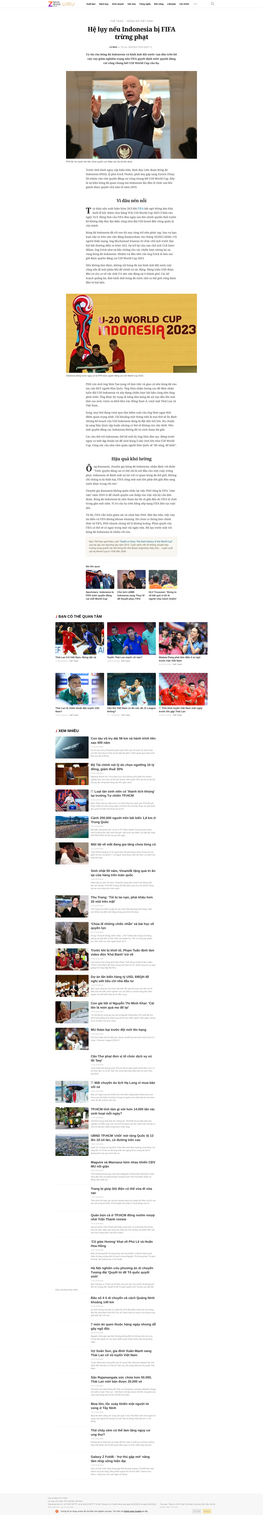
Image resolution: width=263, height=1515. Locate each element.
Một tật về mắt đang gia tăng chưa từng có (123, 844)
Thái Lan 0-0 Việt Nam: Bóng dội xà (75, 657)
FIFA (141, 208)
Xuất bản (90, 4)
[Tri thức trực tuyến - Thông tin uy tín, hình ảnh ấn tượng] (61, 4)
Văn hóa (131, 4)
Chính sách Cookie (133, 1511)
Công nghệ (145, 4)
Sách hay (103, 4)
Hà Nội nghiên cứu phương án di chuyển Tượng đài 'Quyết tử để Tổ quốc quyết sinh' (122, 1272)
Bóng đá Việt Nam (140, 21)
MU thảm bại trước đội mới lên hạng (118, 1030)
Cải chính (184, 4)
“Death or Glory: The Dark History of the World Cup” (146, 541)
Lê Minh (113, 47)
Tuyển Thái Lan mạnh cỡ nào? (124, 657)
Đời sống (158, 4)
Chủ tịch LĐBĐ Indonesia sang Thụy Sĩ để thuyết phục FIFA (131, 595)
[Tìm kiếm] (212, 4)
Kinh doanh (118, 4)
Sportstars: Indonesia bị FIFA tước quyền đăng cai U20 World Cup (100, 595)
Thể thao (117, 21)
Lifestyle (171, 4)
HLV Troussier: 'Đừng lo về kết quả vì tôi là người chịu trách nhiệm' (163, 595)
